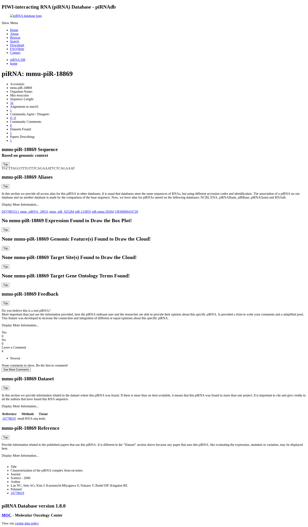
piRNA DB (17, 60)
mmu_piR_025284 (61, 211)
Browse (15, 37)
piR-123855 (83, 211)
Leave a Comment (14, 347)
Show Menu (10, 23)
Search (14, 41)
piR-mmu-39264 (103, 211)
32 (11, 103)
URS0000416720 (126, 211)
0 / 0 (13, 118)
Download (17, 45)
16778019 (9, 418)
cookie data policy (27, 523)
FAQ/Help (17, 49)
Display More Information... (20, 204)
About (14, 34)
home (13, 63)
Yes (4, 332)
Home (14, 30)
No (4, 340)
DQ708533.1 (10, 211)
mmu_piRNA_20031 (34, 211)
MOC (7, 515)
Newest (15, 358)
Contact (15, 52)
